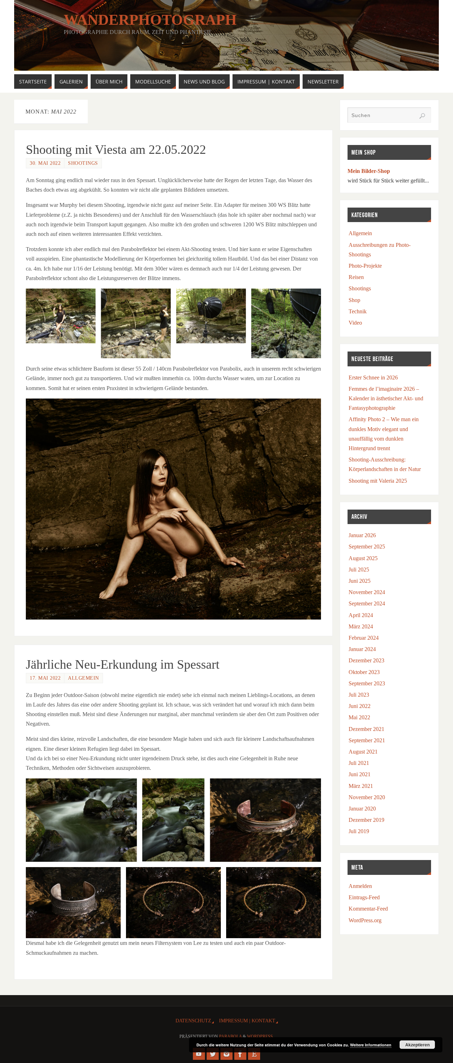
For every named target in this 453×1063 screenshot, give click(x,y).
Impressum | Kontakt (247, 1020)
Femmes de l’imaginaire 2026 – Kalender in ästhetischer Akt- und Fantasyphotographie (386, 398)
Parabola (230, 1036)
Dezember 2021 (366, 729)
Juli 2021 (359, 763)
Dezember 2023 (366, 660)
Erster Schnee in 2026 (373, 377)
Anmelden (360, 886)
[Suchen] (422, 116)
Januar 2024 (362, 649)
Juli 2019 (359, 831)
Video (355, 323)
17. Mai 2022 (45, 678)
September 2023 (367, 683)
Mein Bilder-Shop (369, 171)
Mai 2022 (359, 717)
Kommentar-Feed (368, 909)
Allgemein (83, 678)
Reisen (356, 277)
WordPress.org (365, 920)
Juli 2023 (359, 695)
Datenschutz (193, 1020)
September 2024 (367, 603)
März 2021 (361, 786)
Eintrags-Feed (364, 897)
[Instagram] (226, 1054)
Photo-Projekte (365, 266)
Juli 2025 (359, 570)
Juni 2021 (360, 774)
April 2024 (361, 615)
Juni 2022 (360, 706)
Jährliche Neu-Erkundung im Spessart (122, 664)
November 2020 (367, 797)
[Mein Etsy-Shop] (254, 1054)
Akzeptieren (417, 1044)
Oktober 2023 (364, 672)
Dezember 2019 (366, 820)
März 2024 (361, 626)
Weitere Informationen (370, 1044)
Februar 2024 (364, 638)
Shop (354, 300)
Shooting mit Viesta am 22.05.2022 (116, 150)
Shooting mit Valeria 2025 (378, 481)
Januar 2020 (362, 809)
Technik (358, 311)
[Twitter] (213, 1054)
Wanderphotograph (150, 19)
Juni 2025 (360, 581)
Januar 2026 (362, 535)
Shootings (83, 163)
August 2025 (363, 558)
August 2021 (363, 752)
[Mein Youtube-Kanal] (199, 1054)
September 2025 (367, 547)
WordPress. (260, 1036)
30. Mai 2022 (45, 163)
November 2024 (367, 592)
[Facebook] (240, 1054)
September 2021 (367, 740)
